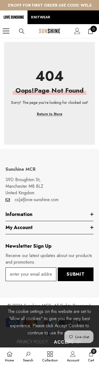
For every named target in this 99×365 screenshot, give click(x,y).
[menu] (6, 31)
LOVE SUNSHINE (14, 17)
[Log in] (77, 31)
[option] (49, 5)
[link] (28, 356)
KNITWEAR (40, 17)
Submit (76, 274)
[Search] (21, 31)
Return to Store (49, 114)
